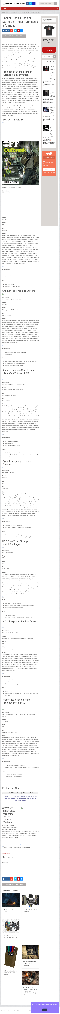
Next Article (20, 36)
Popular (52, 62)
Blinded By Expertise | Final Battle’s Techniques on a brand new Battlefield (53, 73)
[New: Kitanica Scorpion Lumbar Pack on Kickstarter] (30, 952)
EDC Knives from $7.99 (30, 792)
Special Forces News (6, 1010)
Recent (46, 62)
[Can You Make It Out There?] (11, 900)
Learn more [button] (52, 1006)
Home (2, 12)
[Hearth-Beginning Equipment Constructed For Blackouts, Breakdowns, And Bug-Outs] (30, 978)
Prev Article (9, 36)
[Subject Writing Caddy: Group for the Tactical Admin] (11, 957)
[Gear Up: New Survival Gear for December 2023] (11, 926)
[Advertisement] (21, 132)
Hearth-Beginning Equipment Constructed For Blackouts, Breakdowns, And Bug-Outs (30, 991)
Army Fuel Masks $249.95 (12, 792)
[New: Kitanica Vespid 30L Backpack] (30, 900)
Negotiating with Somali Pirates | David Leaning (53, 111)
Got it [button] (44, 1010)
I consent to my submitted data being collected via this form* (48, 163)
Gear (7, 12)
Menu (4, 8)
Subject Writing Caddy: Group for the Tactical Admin (10, 972)
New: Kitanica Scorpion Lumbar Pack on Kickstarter (30, 963)
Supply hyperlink (6, 853)
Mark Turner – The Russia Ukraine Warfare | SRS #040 (52, 131)
